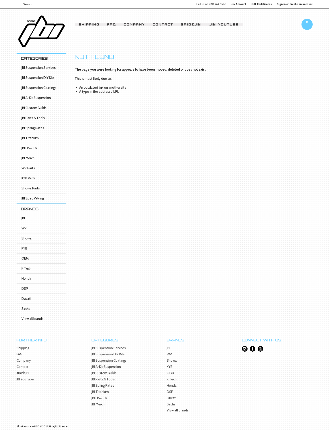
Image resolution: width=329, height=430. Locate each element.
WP (24, 228)
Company (134, 24)
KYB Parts (28, 178)
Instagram (245, 349)
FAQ (111, 24)
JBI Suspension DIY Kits (38, 78)
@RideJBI (191, 24)
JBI (23, 218)
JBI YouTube (224, 24)
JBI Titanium (30, 138)
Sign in (281, 4)
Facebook (252, 349)
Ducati (26, 299)
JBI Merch (27, 158)
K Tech (26, 268)
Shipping (89, 24)
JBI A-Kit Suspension (36, 98)
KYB (24, 248)
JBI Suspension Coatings (38, 88)
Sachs (25, 309)
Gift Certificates (261, 4)
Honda (26, 279)
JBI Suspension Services (38, 68)
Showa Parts (30, 188)
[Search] (18, 4)
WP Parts (28, 168)
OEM (25, 258)
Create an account (301, 4)
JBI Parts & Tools (33, 118)
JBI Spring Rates (32, 128)
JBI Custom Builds (34, 108)
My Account (238, 4)
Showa (26, 238)
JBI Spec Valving (32, 198)
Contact (163, 24)
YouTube (260, 349)
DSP (24, 289)
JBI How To (29, 148)
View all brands (32, 319)
